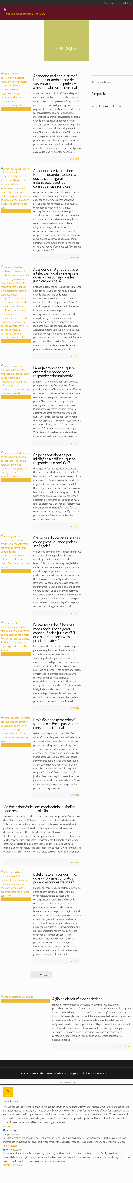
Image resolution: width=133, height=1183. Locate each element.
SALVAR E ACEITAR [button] (12, 1165)
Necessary (11, 1130)
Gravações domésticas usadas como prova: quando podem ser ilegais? (56, 541)
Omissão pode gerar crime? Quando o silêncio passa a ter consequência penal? (55, 723)
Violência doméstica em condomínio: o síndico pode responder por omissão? (39, 808)
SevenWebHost (106, 1073)
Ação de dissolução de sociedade (77, 998)
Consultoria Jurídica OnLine (117, 3)
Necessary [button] (8, 1126)
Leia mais (74, 158)
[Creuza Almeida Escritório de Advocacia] (24, 13)
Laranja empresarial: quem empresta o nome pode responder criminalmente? (54, 371)
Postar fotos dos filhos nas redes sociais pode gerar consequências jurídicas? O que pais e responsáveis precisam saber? (54, 632)
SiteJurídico (81, 1073)
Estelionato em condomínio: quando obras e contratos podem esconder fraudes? (55, 877)
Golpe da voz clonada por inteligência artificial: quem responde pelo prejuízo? (54, 458)
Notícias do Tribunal (110, 106)
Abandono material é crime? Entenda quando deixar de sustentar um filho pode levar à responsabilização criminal (56, 81)
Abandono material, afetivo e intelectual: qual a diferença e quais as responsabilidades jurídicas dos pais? (55, 274)
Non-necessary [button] (10, 1145)
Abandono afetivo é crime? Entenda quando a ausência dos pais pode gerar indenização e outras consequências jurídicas (54, 178)
